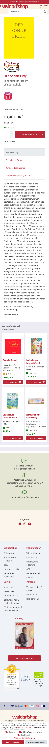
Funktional (25, 735)
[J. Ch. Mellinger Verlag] (12, 66)
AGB (28, 569)
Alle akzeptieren (12, 742)
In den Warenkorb (29, 134)
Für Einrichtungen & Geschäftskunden (13, 609)
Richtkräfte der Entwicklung (32, 416)
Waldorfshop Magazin (10, 559)
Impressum (31, 557)
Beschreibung (12, 152)
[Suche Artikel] (44, 11)
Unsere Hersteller (12, 569)
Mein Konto (9, 587)
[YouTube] (29, 524)
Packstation (31, 594)
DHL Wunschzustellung (32, 732)
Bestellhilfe (9, 591)
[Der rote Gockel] (13, 346)
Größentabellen (11, 595)
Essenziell (13, 732)
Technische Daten (14, 160)
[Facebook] (20, 524)
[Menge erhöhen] (11, 132)
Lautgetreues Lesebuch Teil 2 (10, 416)
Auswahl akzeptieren (36, 742)
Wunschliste (10, 141)
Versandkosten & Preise (34, 589)
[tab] (24, 152)
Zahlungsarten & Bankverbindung (11, 601)
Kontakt (29, 577)
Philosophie (9, 553)
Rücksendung (32, 599)
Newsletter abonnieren (9, 575)
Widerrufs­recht (33, 553)
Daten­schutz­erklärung (32, 563)
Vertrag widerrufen (25, 658)
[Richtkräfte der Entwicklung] (36, 401)
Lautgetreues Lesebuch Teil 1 (33, 361)
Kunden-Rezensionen (15, 168)
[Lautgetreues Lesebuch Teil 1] (36, 346)
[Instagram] (25, 524)
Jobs (6, 565)
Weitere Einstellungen (24, 738)
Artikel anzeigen (36, 438)
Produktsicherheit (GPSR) (18, 175)
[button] (3, 11)
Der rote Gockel (10, 360)
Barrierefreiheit (33, 573)
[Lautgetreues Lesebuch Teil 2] (13, 401)
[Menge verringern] (11, 136)
